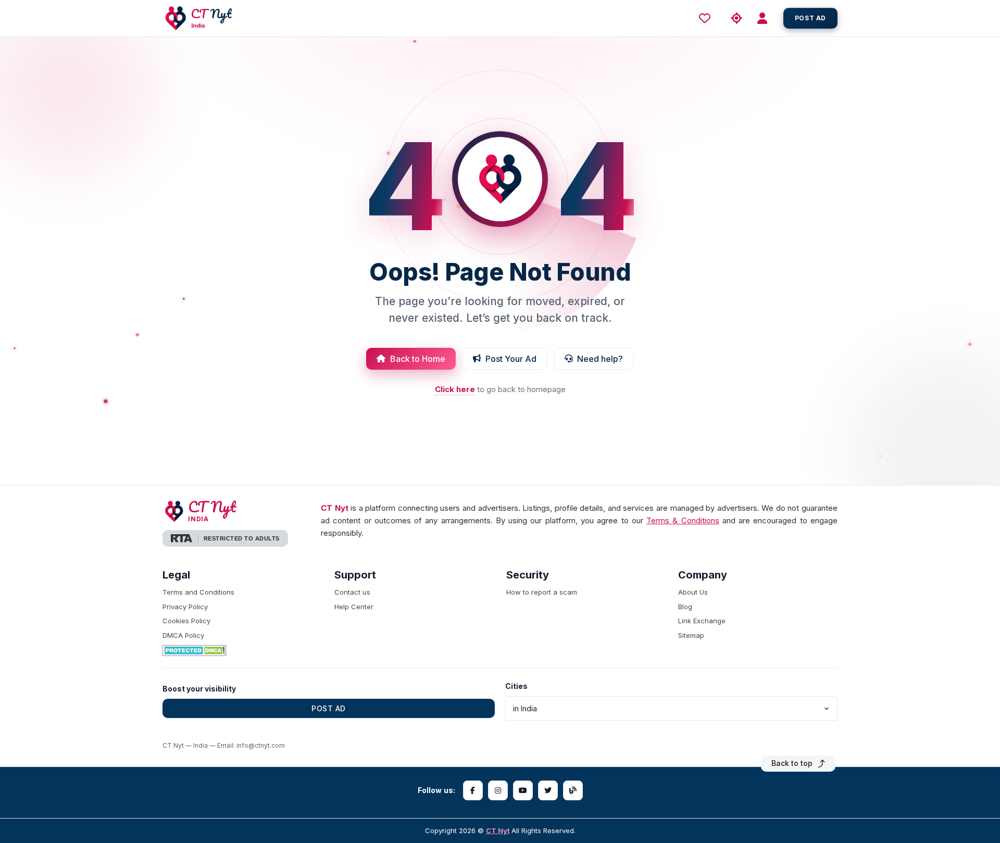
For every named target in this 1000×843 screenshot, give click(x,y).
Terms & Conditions (682, 520)
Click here (455, 389)
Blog (685, 606)
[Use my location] (736, 18)
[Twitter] (548, 790)
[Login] (765, 18)
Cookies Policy (186, 620)
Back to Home (417, 359)
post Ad (810, 18)
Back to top (792, 763)
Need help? (600, 359)
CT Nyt (497, 830)
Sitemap (691, 635)
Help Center (353, 606)
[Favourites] (707, 18)
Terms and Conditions (198, 592)
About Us (693, 592)
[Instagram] (498, 790)
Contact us (352, 592)
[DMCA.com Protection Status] (242, 650)
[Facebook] (473, 790)
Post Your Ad (510, 359)
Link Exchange (702, 620)
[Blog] (573, 790)
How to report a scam (541, 592)
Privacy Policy (185, 606)
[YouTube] (523, 790)
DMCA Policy (183, 635)
